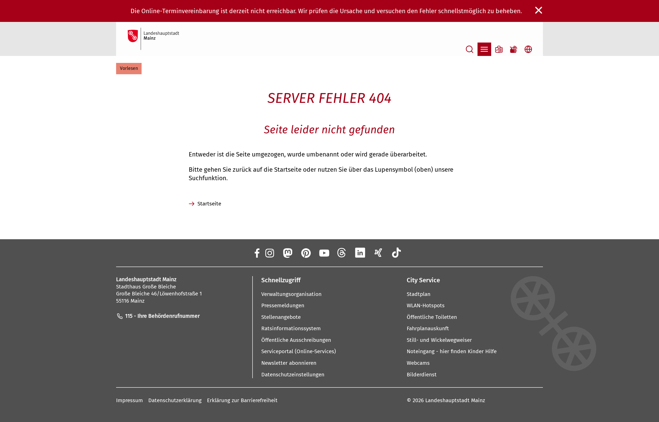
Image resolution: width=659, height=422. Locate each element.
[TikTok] (396, 252)
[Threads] (342, 252)
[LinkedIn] (360, 252)
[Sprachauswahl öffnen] (528, 49)
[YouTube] (324, 252)
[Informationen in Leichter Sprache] (499, 49)
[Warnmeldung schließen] (539, 10)
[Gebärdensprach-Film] (514, 49)
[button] (129, 68)
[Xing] (378, 252)
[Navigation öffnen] (484, 49)
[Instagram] (269, 252)
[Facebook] (256, 252)
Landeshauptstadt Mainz (455, 400)
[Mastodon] (287, 252)
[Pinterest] (306, 252)
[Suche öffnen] (469, 49)
